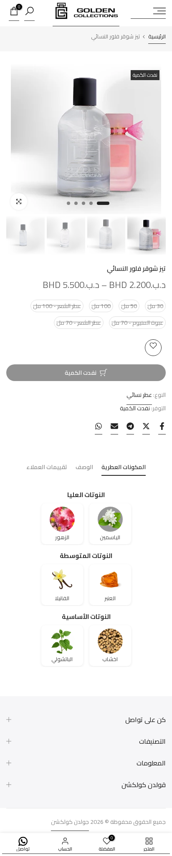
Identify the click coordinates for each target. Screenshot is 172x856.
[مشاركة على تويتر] (146, 428)
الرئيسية (157, 37)
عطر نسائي (139, 394)
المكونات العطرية (123, 468)
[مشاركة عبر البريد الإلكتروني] (114, 428)
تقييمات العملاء (46, 468)
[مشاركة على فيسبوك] (162, 428)
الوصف (84, 468)
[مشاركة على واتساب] (98, 428)
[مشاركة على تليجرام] (130, 428)
